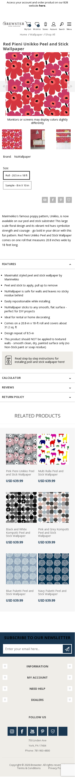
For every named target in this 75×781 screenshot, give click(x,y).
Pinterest (42, 731)
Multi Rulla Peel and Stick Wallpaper (50, 473)
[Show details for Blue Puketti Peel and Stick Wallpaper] (21, 568)
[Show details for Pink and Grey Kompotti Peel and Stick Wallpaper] (53, 507)
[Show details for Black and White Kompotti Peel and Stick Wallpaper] (21, 507)
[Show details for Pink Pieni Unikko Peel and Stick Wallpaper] (21, 449)
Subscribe (67, 649)
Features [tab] (9, 264)
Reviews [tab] (8, 387)
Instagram (12, 731)
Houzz (52, 731)
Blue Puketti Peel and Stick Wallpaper (20, 592)
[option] (37, 139)
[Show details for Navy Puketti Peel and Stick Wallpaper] (53, 568)
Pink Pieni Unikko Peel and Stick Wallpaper (20, 473)
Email (45, 200)
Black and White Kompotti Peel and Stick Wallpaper (18, 533)
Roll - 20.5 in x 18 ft (16, 175)
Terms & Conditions (29, 768)
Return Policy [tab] (13, 397)
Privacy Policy (56, 768)
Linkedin (62, 731)
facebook (53, 200)
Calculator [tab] (11, 378)
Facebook (22, 731)
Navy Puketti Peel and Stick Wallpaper (52, 592)
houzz (69, 200)
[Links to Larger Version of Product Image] (37, 84)
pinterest (61, 200)
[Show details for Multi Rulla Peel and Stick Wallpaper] (53, 449)
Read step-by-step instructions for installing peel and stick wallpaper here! (40, 360)
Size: (6, 168)
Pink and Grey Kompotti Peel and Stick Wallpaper (53, 533)
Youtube (32, 731)
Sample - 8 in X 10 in (17, 185)
